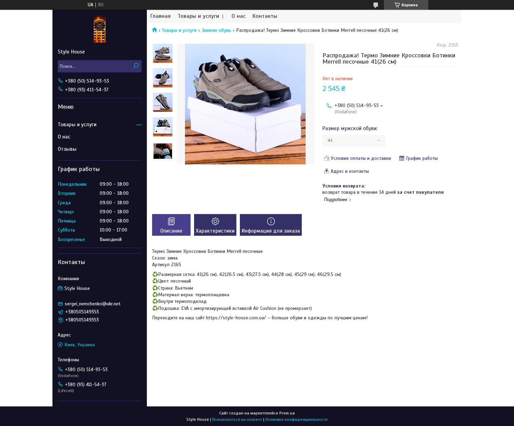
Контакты (264, 16)
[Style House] (100, 29)
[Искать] (135, 66)
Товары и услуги (198, 16)
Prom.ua (287, 413)
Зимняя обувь (216, 30)
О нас (238, 16)
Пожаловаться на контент (237, 419)
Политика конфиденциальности (296, 419)
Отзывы (67, 149)
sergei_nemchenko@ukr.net (93, 304)
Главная (160, 16)
